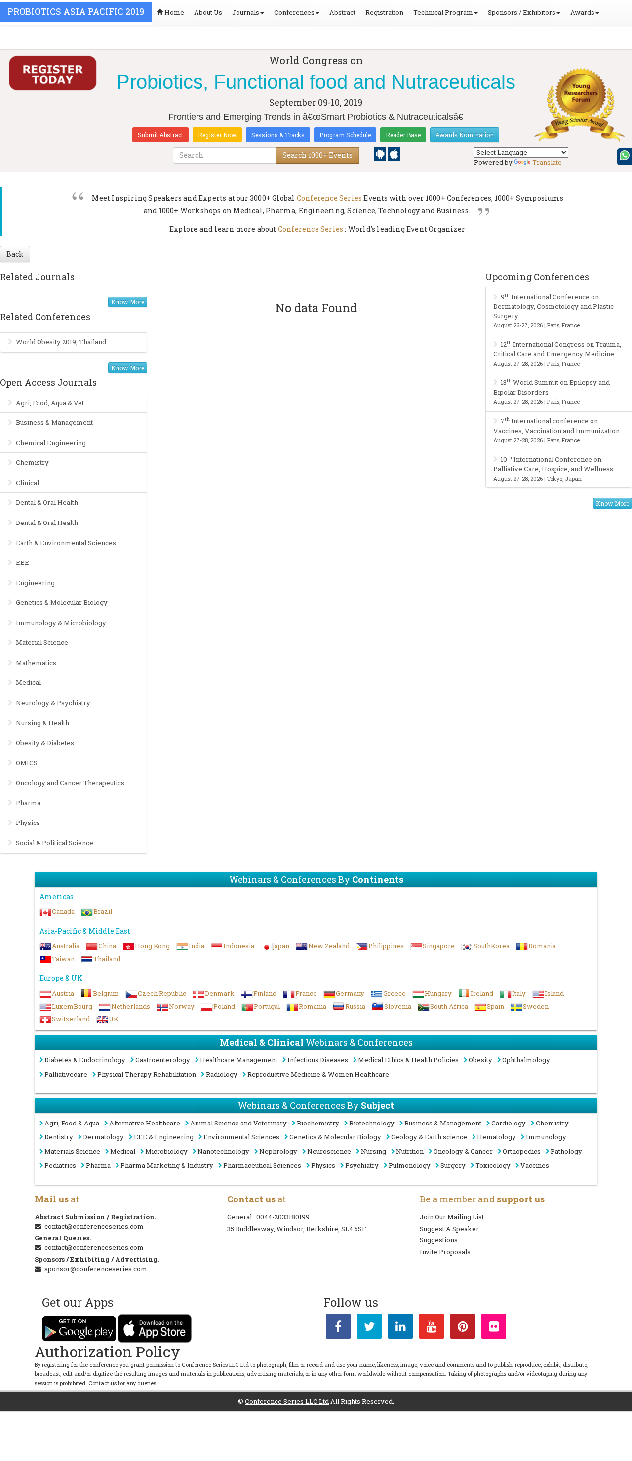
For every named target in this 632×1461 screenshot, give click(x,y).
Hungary (438, 993)
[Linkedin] (400, 1328)
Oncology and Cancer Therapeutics (70, 782)
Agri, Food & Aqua (71, 1123)
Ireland (482, 993)
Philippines (386, 945)
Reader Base (403, 135)
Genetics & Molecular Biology (62, 602)
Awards (582, 12)
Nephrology (278, 1151)
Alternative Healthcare (144, 1123)
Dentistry (58, 1136)
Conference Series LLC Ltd (287, 1401)
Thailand (106, 958)
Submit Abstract (160, 135)
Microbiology (166, 1151)
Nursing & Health (42, 722)
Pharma (28, 802)
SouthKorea (492, 945)
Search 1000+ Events (317, 155)
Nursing (373, 1151)
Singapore (439, 945)
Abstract (342, 12)
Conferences (294, 12)
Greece (394, 993)
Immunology (546, 1136)
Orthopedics (522, 1151)
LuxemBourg (72, 1006)
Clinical (27, 482)
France (306, 993)
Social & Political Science (54, 842)
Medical (28, 682)
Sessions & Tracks (278, 135)
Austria (63, 993)
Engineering (35, 582)
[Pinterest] (462, 1328)
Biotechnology (372, 1123)
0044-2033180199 (283, 1216)
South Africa (449, 1006)
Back (15, 254)
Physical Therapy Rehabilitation (146, 1074)
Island (554, 993)
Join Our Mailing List (452, 1216)
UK (113, 1018)
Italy (519, 993)
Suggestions (439, 1240)
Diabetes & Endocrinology (84, 1059)
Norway (182, 1006)
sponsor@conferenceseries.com (95, 1268)
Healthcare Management (238, 1059)
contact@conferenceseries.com (94, 1226)
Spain (495, 1006)
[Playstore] (381, 153)
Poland (224, 1006)
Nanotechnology (223, 1151)
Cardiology (508, 1123)
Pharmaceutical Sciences (262, 1165)
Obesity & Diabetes (45, 742)
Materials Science (72, 1151)
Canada (63, 911)
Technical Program (443, 12)
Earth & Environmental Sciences (66, 542)
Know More (127, 302)
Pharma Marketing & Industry (166, 1165)
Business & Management (54, 422)
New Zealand (329, 945)
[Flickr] (493, 1328)
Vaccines (534, 1165)
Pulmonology (410, 1165)
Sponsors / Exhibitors (521, 12)
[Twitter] (369, 1328)
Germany (350, 993)
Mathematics (36, 662)
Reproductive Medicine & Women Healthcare (318, 1074)
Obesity (480, 1059)
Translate (547, 162)
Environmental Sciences (241, 1136)
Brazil (102, 911)
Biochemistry (318, 1123)
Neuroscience (329, 1151)
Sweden (536, 1006)
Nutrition (410, 1151)
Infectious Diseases (317, 1059)
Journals (245, 12)
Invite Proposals (445, 1251)
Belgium (106, 993)
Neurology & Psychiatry (53, 702)
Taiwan (63, 958)
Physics (28, 822)
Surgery (453, 1165)
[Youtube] (431, 1328)
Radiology (221, 1074)
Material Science (42, 642)
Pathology (566, 1151)
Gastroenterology (162, 1059)
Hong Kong (152, 945)
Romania (542, 945)
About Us (208, 12)
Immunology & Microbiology (61, 622)
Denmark (220, 993)
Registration (384, 12)
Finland (264, 993)
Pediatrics (60, 1165)
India (196, 945)
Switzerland (71, 1018)
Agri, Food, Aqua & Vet (50, 402)
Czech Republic (162, 993)
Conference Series (329, 198)
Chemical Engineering (51, 442)
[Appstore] (394, 153)
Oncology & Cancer (463, 1151)
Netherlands (130, 1006)
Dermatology (103, 1136)
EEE (22, 562)
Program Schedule (345, 135)
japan (281, 945)
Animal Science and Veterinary (238, 1123)
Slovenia (397, 1006)
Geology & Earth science (429, 1136)
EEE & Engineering (164, 1136)
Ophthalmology (526, 1059)
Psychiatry (362, 1165)
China (107, 945)
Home (173, 12)
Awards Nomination (464, 135)
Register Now (217, 135)
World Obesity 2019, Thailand (61, 341)
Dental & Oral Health (47, 502)
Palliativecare (65, 1074)
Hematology (496, 1136)
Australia (65, 945)
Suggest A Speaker (449, 1228)
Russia (355, 1006)
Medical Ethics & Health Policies (408, 1059)
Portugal (267, 1006)
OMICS (27, 762)
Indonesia (238, 945)
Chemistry (32, 462)
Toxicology (493, 1165)
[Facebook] (338, 1328)
